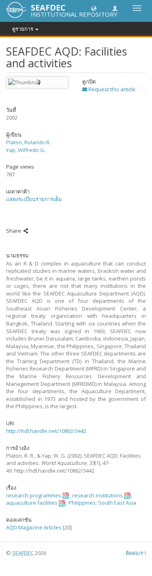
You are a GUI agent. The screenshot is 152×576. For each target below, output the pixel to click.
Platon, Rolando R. (28, 142)
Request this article (111, 89)
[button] (94, 8)
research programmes (33, 495)
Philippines (82, 502)
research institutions (97, 495)
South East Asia (117, 502)
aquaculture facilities (32, 502)
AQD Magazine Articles (34, 527)
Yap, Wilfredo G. (25, 150)
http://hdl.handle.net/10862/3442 (46, 431)
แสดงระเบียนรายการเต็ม (34, 199)
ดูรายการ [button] (23, 28)
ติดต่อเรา (136, 553)
